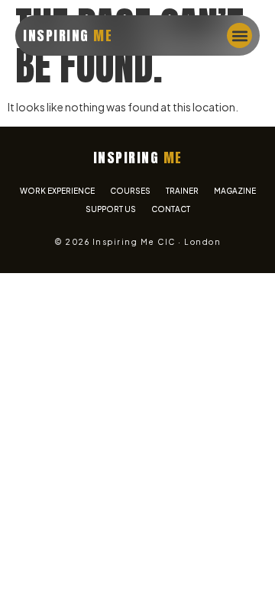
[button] (239, 35)
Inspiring (67, 35)
